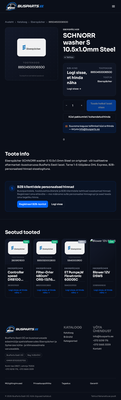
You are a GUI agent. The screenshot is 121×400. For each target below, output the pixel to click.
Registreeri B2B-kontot (32, 204)
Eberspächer (38, 22)
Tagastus (66, 383)
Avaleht (9, 22)
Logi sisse (57, 204)
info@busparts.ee (89, 129)
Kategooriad (70, 341)
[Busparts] (24, 6)
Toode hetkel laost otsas (101, 105)
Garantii (94, 383)
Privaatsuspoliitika (42, 383)
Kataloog (22, 22)
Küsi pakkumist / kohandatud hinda (89, 116)
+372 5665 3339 (26, 369)
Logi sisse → (74, 88)
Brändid (68, 336)
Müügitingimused (13, 383)
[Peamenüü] (113, 6)
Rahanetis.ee (104, 396)
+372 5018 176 (11, 369)
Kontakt (97, 348)
